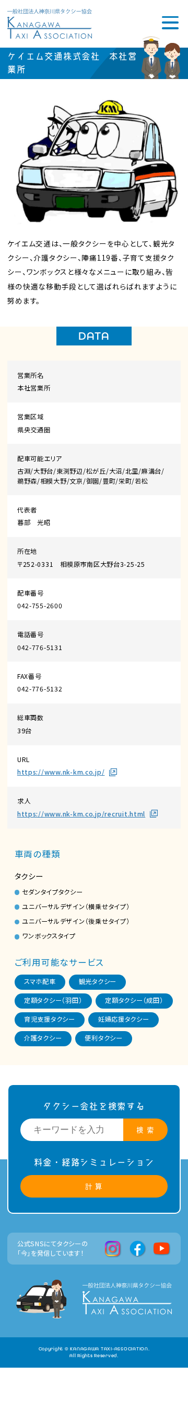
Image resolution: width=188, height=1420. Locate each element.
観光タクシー (97, 981)
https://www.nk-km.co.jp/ (61, 772)
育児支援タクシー (49, 1019)
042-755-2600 (40, 605)
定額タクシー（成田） (134, 1000)
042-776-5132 (40, 689)
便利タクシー (103, 1038)
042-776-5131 (40, 647)
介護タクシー (43, 1038)
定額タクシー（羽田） (53, 1000)
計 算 (93, 1186)
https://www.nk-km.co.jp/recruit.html (81, 814)
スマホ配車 (40, 981)
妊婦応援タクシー (123, 1019)
